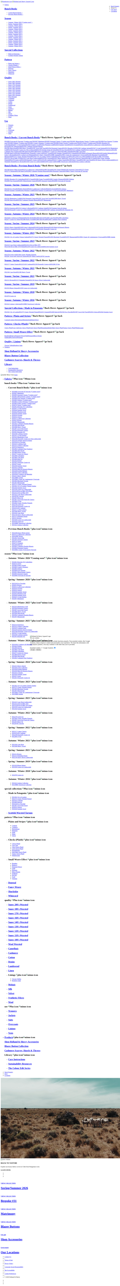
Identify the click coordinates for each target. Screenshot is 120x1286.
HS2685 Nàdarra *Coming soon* (18, 143)
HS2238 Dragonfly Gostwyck (30, 160)
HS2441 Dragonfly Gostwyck (34, 153)
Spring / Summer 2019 (15, 42)
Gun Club (16, 328)
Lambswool (11, 105)
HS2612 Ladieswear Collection (97, 145)
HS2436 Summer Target (58, 153)
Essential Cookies (35, 648)
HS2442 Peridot (20, 153)
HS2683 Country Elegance (56, 179)
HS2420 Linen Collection (26, 227)
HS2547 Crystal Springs (98, 148)
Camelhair (11, 98)
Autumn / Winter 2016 (15, 46)
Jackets (10, 126)
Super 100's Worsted (14, 95)
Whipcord (11, 73)
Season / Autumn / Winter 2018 (19, 292)
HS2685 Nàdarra (69, 179)
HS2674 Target (29, 179)
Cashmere (11, 100)
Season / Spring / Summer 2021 (19, 276)
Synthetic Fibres (13, 115)
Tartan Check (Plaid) (69, 328)
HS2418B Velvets (46, 169)
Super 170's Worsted (14, 85)
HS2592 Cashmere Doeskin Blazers (32, 146)
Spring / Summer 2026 (15, 24)
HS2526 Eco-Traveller (63, 150)
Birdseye (12, 336)
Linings (11, 108)
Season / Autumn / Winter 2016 (19, 300)
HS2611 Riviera (22, 189)
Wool (9, 117)
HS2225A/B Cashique (45, 160)
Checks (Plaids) (13, 65)
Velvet (10, 113)
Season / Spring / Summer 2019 (19, 284)
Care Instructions (13, 368)
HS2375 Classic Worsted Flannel (21, 156)
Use (6, 121)
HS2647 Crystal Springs (18, 145)
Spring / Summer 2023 (15, 34)
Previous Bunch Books (15, 14)
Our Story (114, 9)
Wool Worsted (12, 97)
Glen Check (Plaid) (24, 328)
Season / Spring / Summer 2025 (19, 204)
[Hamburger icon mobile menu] (6, 1)
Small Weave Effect (14, 67)
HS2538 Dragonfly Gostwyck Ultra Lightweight (22, 150)
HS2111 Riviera (19, 161)
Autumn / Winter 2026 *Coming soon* (20, 22)
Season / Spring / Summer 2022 (19, 260)
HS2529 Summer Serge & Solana (46, 150)
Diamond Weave (20, 336)
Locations (114, 11)
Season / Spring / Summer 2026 (19, 185)
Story (6, 1074)
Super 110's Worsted (14, 93)
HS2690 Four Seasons (11, 181)
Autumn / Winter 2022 (15, 36)
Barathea (7, 336)
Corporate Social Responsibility (13, 1267)
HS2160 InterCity (20, 171)
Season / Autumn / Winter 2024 (19, 214)
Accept (33, 649)
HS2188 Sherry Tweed (73, 160)
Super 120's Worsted (14, 92)
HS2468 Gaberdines (68, 151)
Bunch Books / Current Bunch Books (22, 137)
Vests (9, 133)
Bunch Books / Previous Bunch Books (22, 165)
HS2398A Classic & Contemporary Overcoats (73, 155)
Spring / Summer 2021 (15, 41)
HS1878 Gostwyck (49, 161)
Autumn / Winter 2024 (15, 29)
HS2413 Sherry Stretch (41, 155)
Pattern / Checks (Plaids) (16, 324)
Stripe (33, 320)
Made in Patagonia (14, 54)
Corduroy (12, 320)
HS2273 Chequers (9, 171)
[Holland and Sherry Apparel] (23, 1)
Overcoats (11, 130)
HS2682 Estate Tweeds (41, 179)
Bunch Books (10, 8)
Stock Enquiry (115, 6)
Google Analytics (48, 648)
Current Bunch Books (15, 12)
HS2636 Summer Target (61, 145)
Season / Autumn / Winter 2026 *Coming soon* (27, 175)
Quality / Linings (12, 341)
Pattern (8, 59)
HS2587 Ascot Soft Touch (38, 148)
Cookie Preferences (10, 1273)
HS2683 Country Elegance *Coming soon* (41, 143)
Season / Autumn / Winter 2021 (19, 268)
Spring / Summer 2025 (15, 27)
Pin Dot (12, 337)
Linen (10, 107)
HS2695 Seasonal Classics (44, 181)
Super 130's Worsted (14, 90)
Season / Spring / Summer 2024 (19, 223)
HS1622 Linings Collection (82, 161)
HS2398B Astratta (53, 155)
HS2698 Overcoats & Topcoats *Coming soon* (18, 141)
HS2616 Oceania (73, 145)
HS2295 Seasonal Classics (71, 169)
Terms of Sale (8, 1260)
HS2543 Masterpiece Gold (12, 198)
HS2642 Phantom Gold (47, 145)
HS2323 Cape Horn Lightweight (30, 158)
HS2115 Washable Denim (21, 280)
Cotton (10, 102)
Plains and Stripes (14, 63)
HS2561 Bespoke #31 (68, 148)
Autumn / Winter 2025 (15, 26)
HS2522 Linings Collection (92, 150)
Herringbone (19, 320)
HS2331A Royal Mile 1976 (12, 158)
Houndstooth (45, 328)
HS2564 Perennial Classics (54, 148)
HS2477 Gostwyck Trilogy (53, 151)
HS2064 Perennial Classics (55, 171)
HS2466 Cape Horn (80, 151)
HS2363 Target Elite (57, 169)
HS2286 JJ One (90, 158)
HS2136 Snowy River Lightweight (102, 160)
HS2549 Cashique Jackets (83, 148)
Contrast (6, 320)
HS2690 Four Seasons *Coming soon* (23, 398)
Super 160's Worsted (14, 86)
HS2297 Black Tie (57, 158)
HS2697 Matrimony (39, 141)
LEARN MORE (6, 1170)
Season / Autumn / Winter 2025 (19, 194)
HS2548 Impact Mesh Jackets (13, 169)
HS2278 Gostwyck (15, 160)
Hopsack (30, 336)
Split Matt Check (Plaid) (56, 328)
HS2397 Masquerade (70, 237)
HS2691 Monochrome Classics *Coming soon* (84, 141)
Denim (10, 103)
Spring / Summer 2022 (15, 37)
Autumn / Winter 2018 (15, 44)
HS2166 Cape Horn (86, 160)
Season (7, 18)
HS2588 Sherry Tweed (24, 148)
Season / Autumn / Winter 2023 (19, 233)
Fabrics (6, 5)
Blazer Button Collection (16, 355)
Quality (8, 77)
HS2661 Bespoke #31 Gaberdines (14, 179)
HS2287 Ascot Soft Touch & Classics (74, 158)
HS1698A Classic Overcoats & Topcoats (75, 171)
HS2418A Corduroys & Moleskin (24, 155)
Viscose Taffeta (9, 345)
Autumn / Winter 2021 (15, 39)
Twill (16, 337)
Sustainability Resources (15, 370)
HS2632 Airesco (83, 145)
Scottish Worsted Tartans (15, 55)
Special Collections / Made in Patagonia (23, 308)
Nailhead (7, 337)
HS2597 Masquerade (15, 146)
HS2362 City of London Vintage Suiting (43, 156)
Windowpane (79, 328)
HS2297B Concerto (46, 158)
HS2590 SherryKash (10, 148)
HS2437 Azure (47, 153)
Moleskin (25, 320)
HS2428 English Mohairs (104, 153)
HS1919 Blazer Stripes (11, 288)
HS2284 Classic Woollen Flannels (26, 254)
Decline (38, 649)
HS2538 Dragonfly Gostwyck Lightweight (17, 210)
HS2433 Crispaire (71, 153)
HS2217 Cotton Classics (59, 160)
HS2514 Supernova (106, 150)
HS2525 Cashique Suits (77, 150)
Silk (9, 112)
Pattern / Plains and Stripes (17, 316)
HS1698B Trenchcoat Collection (64, 161)
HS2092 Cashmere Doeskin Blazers (36, 171)
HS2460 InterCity (9, 153)
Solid (29, 320)
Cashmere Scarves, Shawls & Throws (22, 360)
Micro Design (37, 336)
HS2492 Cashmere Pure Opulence (56, 219)
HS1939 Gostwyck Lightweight (33, 161)
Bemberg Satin (18, 345)
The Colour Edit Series (15, 371)
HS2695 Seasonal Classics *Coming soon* (57, 141)
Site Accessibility (9, 1270)
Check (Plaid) (8, 328)
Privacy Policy (8, 1263)
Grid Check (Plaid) (35, 328)
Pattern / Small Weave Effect (18, 332)
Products (7, 347)
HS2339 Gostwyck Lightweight (78, 156)
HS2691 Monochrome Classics (27, 181)
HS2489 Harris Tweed (38, 151)
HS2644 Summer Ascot (33, 145)
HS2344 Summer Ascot (62, 156)
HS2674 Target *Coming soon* (87, 143)
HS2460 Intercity (39, 218)
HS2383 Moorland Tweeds (95, 155)
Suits (9, 128)
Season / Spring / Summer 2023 (19, 241)
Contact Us (7, 1257)
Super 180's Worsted (14, 83)
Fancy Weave (12, 70)
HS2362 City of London (11, 312)
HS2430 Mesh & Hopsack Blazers (87, 153)
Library (8, 364)
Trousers (10, 125)
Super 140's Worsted (14, 88)
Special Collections (13, 50)
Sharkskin (11, 72)
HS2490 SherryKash (26, 151)
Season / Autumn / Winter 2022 (19, 250)
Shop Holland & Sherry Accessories (21, 351)
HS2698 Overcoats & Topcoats (61, 181)
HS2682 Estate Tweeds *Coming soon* (66, 143)
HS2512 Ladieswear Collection (31, 169)
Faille (26, 336)
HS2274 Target (83, 169)
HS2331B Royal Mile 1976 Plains (98, 156)
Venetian (20, 337)
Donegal (10, 68)
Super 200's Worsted (14, 81)
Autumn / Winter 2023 (15, 32)
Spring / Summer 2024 (15, 31)
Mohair (10, 110)
